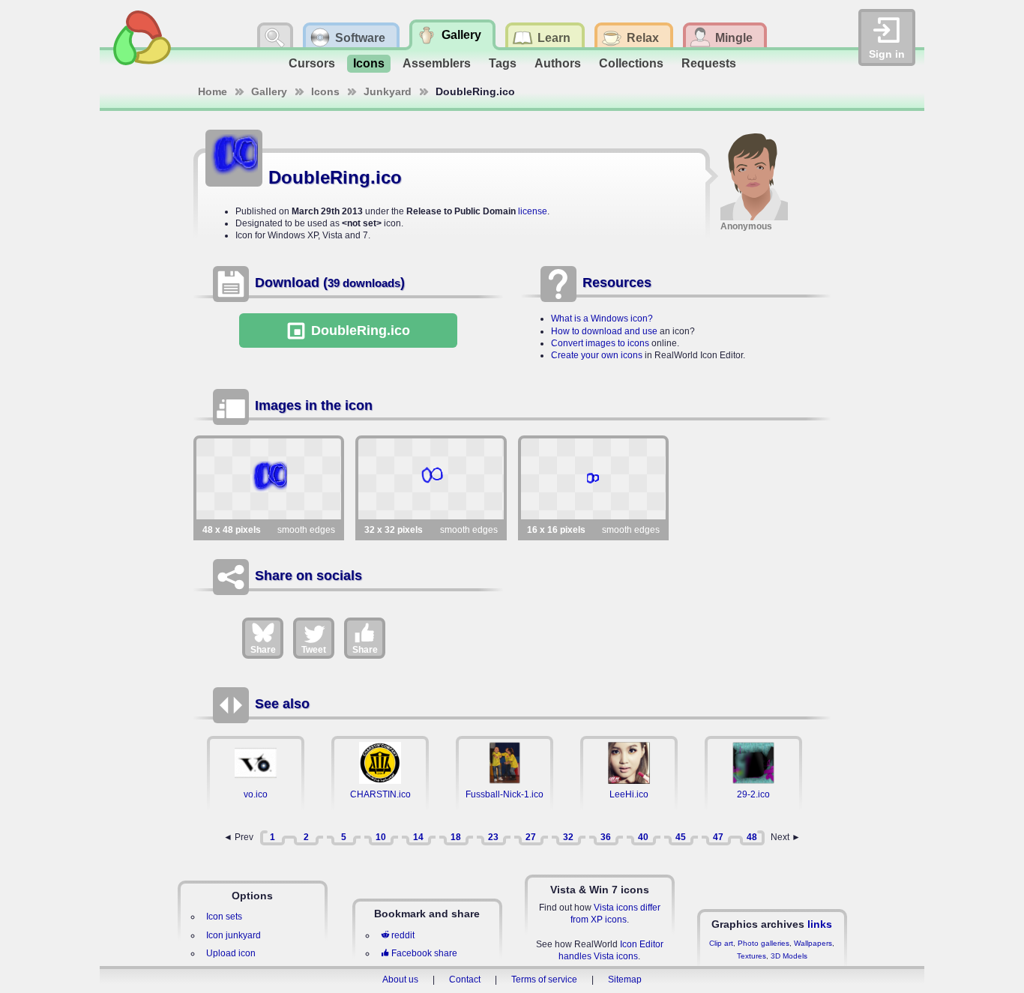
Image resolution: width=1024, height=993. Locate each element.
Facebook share (424, 953)
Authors (557, 63)
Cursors (312, 63)
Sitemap (625, 979)
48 (752, 837)
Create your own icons (596, 355)
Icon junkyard (233, 935)
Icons (369, 63)
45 (680, 837)
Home (212, 91)
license (532, 211)
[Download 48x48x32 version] (269, 479)
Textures (751, 956)
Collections (631, 63)
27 (530, 837)
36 (605, 837)
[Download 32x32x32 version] (431, 479)
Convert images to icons (600, 343)
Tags (502, 63)
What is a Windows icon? (602, 318)
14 (418, 837)
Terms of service (544, 979)
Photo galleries (763, 943)
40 (643, 837)
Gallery (269, 91)
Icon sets (224, 916)
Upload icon (231, 953)
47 (718, 837)
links (819, 924)
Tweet (313, 650)
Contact (465, 979)
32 (568, 837)
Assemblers (437, 63)
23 (493, 837)
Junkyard (388, 91)
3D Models (789, 956)
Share (263, 650)
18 (456, 837)
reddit (403, 935)
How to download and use (604, 331)
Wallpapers (813, 943)
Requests (708, 63)
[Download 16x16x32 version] (593, 479)
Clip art (721, 943)
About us (400, 979)
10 (381, 837)
